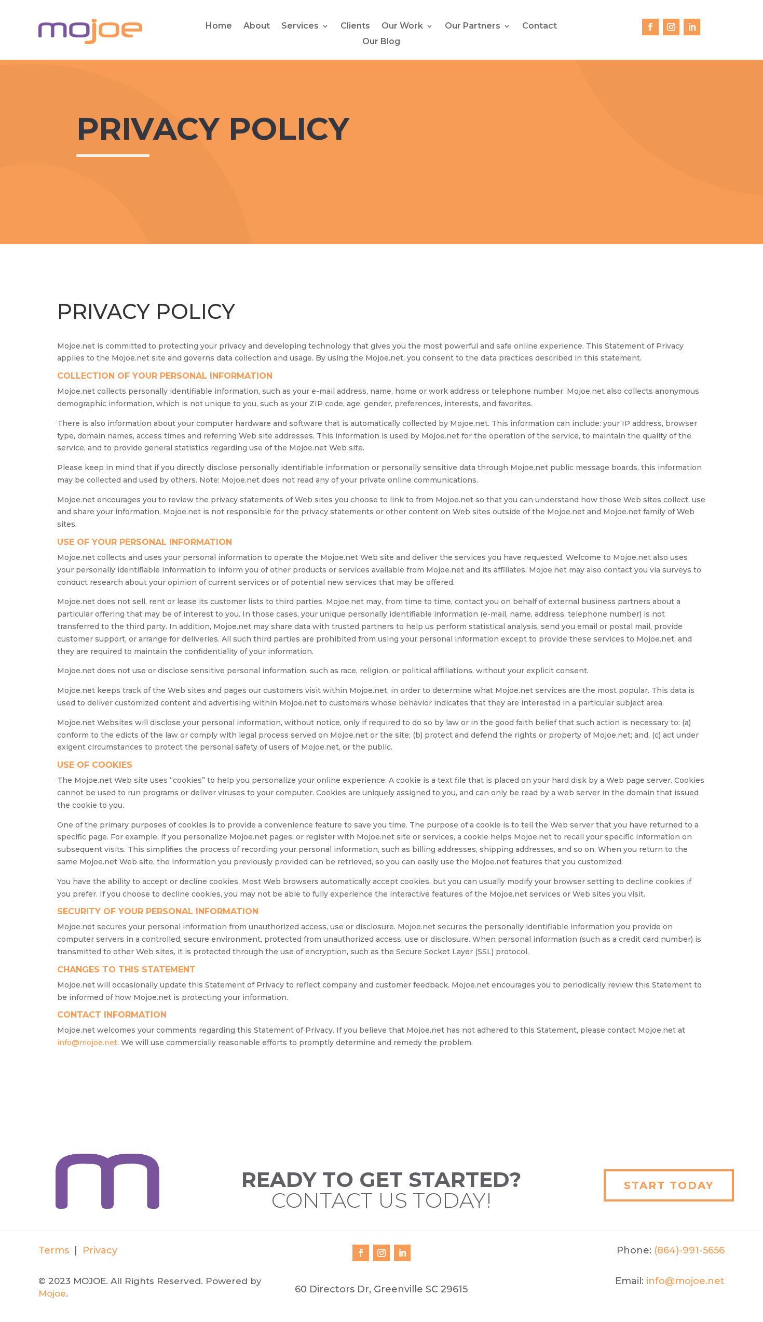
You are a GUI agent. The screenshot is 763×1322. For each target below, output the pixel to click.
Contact (539, 26)
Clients (355, 26)
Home (219, 26)
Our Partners (472, 26)
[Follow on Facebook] (650, 27)
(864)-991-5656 (689, 1250)
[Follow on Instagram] (671, 27)
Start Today (669, 1185)
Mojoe (52, 1293)
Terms (53, 1250)
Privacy (98, 1250)
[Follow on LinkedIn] (692, 27)
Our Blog (381, 42)
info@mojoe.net (87, 1042)
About (256, 26)
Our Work (402, 26)
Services (300, 26)
